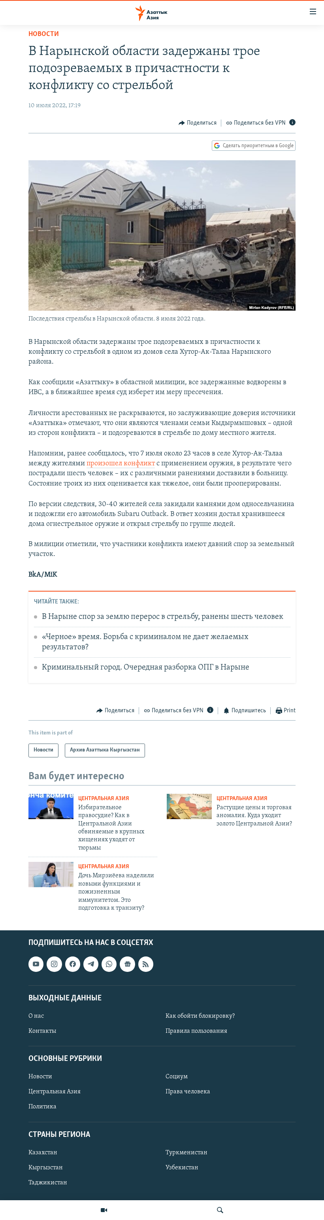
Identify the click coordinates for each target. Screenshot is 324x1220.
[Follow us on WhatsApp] (109, 964)
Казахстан (42, 1153)
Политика (42, 1107)
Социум (177, 1077)
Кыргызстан (45, 1168)
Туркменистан (186, 1153)
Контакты (42, 1031)
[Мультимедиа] (104, 1210)
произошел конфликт (121, 463)
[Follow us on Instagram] (54, 964)
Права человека (188, 1092)
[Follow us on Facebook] (72, 964)
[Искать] (220, 1210)
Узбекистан (182, 1168)
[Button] (198, 123)
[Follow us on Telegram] (90, 964)
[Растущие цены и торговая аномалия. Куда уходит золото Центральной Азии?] (189, 806)
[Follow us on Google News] (127, 964)
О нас (36, 1016)
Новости (43, 34)
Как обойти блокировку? (200, 1016)
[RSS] (145, 964)
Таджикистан (47, 1183)
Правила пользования (196, 1031)
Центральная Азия (103, 799)
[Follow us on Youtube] (35, 964)
